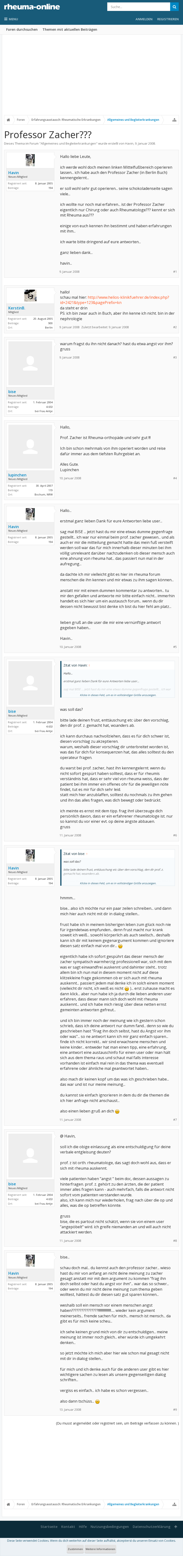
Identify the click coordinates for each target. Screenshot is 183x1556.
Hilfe (83, 1526)
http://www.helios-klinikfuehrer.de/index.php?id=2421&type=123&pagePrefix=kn (114, 300)
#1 (175, 272)
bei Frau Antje (44, 411)
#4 (175, 478)
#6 (175, 835)
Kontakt (68, 1526)
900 (50, 323)
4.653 (49, 407)
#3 (175, 357)
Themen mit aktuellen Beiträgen (69, 29)
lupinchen (17, 475)
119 (50, 490)
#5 (175, 647)
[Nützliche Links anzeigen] (174, 119)
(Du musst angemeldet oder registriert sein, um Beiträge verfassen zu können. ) (117, 1423)
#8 (175, 1241)
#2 (175, 327)
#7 (175, 1120)
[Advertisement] (91, 78)
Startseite (49, 1526)
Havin (129, 143)
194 (50, 188)
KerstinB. (16, 308)
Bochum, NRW (44, 494)
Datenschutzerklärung (151, 1526)
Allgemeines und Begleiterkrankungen (68, 143)
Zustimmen (75, 1549)
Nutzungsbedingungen (110, 1526)
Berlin (49, 327)
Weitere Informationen (100, 1549)
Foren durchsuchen (22, 29)
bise (12, 391)
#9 (175, 1410)
